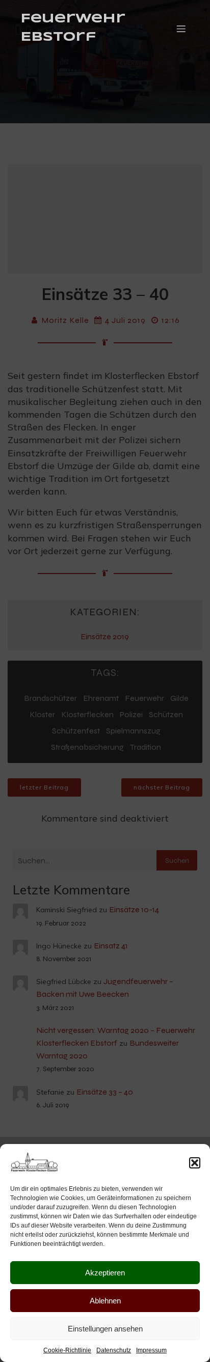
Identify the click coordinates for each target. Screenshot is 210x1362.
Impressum (151, 1350)
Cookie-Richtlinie (67, 1350)
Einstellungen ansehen (105, 1328)
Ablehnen (105, 1300)
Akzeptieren (105, 1272)
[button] (195, 1163)
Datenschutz (113, 1350)
